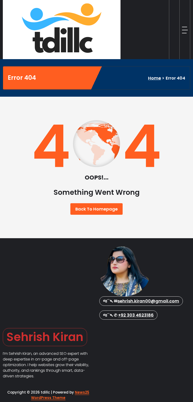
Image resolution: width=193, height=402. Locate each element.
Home (154, 78)
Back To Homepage (96, 209)
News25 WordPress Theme (60, 395)
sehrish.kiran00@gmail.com (148, 301)
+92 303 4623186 (136, 315)
